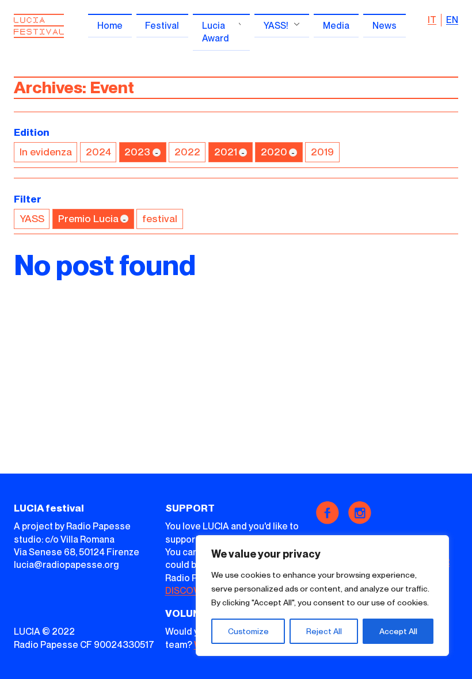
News (384, 25)
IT (432, 19)
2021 (225, 152)
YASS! (276, 25)
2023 (137, 152)
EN (452, 19)
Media (336, 25)
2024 (98, 152)
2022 (187, 152)
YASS (32, 218)
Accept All (398, 631)
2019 (322, 152)
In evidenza (46, 152)
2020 (274, 152)
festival (159, 218)
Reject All (324, 631)
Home (110, 25)
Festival (162, 25)
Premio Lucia (88, 218)
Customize (248, 631)
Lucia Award (215, 32)
